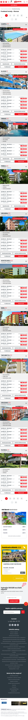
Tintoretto (6, 355)
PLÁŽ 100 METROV (6, 374)
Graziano (6, 403)
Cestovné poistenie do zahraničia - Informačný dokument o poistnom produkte (14, 644)
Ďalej (25, 17)
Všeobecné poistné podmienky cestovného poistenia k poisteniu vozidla (14, 662)
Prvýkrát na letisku (14, 681)
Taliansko (4, 25)
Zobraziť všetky (20, 578)
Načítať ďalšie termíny (19, 64)
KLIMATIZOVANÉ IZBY (7, 45)
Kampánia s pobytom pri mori (12, 564)
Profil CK (14, 685)
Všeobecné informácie (14, 635)
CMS (16, 715)
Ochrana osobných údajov (14, 666)
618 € (23, 573)
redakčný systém (8, 715)
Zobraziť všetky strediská (14, 536)
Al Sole (4, 71)
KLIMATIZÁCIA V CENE (7, 378)
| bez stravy (8, 97)
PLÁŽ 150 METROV (6, 280)
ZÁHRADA (4, 187)
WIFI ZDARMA (5, 139)
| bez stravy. (8, 381)
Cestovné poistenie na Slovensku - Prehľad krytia (14, 657)
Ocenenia (14, 687)
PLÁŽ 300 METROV (6, 469)
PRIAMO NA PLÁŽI (6, 185)
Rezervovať (21, 66)
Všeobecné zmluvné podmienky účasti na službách (14, 639)
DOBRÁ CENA (5, 376)
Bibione (9, 25)
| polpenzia (7, 50)
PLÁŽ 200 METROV (6, 138)
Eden (4, 308)
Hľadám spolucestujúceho (14, 683)
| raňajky (8, 145)
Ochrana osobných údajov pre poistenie (14, 665)
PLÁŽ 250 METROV (6, 232)
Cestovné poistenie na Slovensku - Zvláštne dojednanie (14, 659)
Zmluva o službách (14, 633)
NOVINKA (4, 141)
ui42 (23, 715)
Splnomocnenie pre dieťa (14, 679)
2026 (11, 547)
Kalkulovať (7, 66)
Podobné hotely (16, 9)
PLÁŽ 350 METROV (6, 90)
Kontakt (14, 619)
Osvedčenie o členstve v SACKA (14, 677)
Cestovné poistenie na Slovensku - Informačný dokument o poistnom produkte (14, 655)
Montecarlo (7, 260)
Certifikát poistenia (14, 675)
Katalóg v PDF (14, 690)
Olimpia (5, 24)
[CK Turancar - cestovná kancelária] (17, 2)
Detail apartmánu (6, 253)
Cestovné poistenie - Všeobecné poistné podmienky (14, 641)
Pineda (4, 166)
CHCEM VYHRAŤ (14, 601)
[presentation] (1, 34)
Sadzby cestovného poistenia (14, 648)
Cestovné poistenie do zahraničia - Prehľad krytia (14, 646)
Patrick (5, 450)
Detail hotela (6, 64)
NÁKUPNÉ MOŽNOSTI (7, 46)
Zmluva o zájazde (14, 631)
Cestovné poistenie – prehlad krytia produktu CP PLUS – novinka (14, 651)
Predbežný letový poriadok (14, 692)
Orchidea (5, 213)
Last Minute (14, 5)
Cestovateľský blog (14, 689)
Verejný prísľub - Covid (14, 668)
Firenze (5, 119)
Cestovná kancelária (6, 9)
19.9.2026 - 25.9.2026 (8, 567)
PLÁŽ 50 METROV (6, 43)
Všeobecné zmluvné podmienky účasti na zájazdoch (14, 637)
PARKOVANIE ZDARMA (7, 94)
